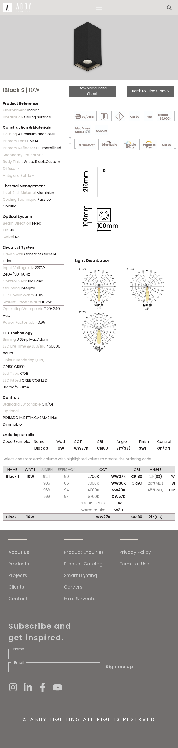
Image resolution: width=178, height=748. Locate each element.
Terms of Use (134, 564)
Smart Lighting (80, 575)
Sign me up (119, 666)
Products (18, 564)
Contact (18, 599)
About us (18, 552)
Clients (16, 587)
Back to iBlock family (150, 91)
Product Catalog (83, 564)
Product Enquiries (84, 552)
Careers (73, 587)
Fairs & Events (79, 599)
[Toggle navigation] (99, 7)
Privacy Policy (135, 552)
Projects (17, 575)
